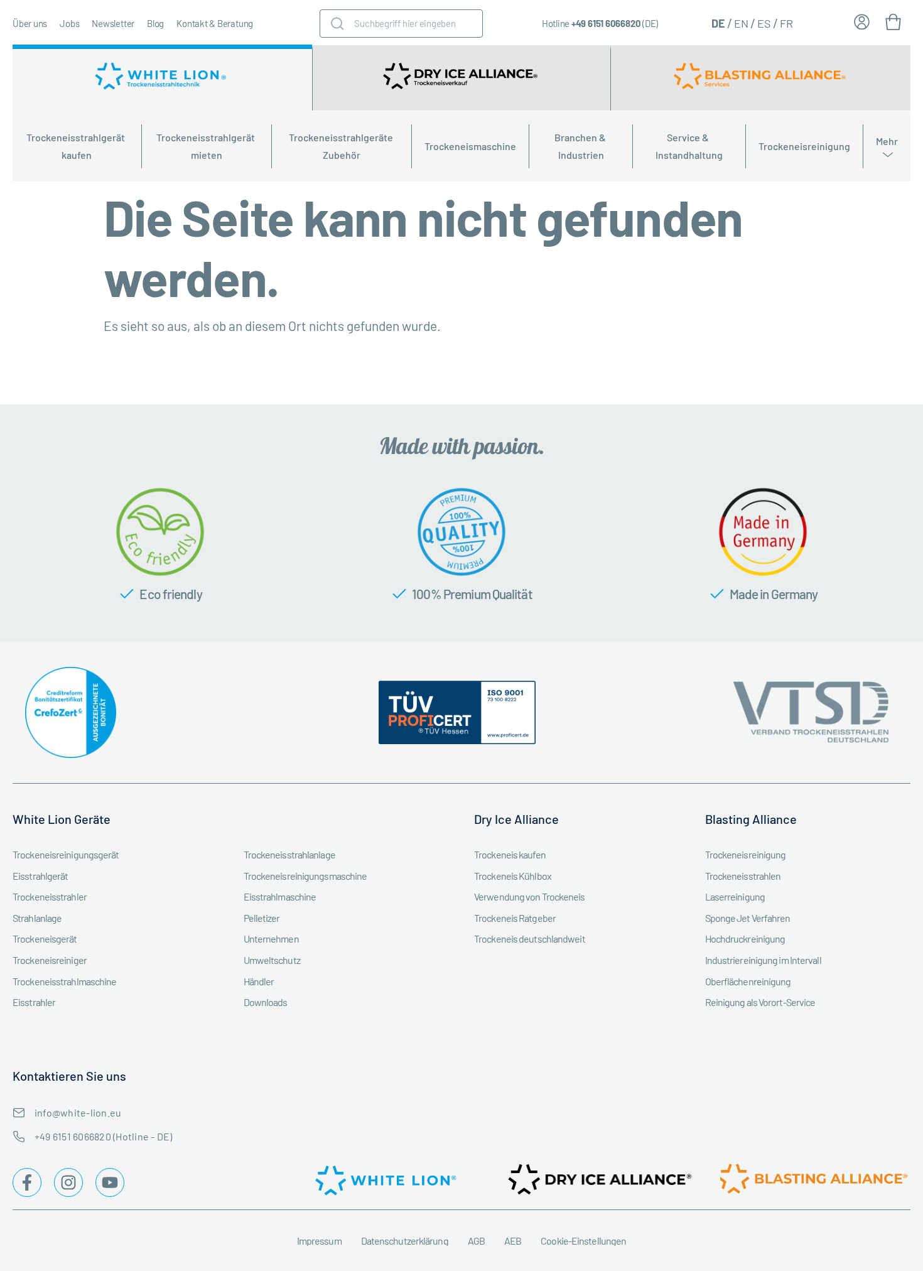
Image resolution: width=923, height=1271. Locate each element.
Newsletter (113, 23)
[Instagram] (68, 1182)
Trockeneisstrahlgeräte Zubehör (342, 146)
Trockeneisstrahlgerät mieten (206, 146)
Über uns (30, 23)
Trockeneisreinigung (804, 146)
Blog (155, 23)
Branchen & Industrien (581, 146)
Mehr (887, 141)
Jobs (69, 23)
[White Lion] (162, 78)
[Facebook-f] (27, 1182)
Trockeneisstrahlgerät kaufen (76, 146)
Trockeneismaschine (470, 146)
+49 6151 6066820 (605, 23)
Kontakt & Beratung (214, 23)
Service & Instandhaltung (689, 146)
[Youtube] (109, 1182)
